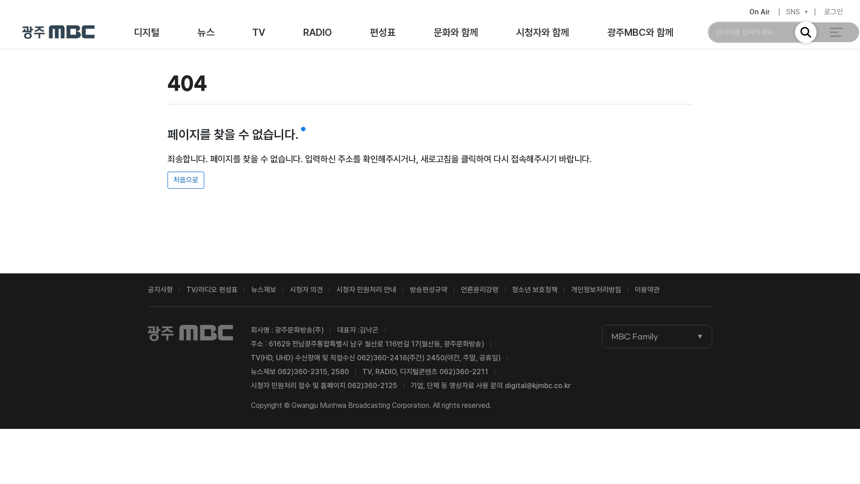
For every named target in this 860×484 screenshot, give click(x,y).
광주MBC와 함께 (640, 32)
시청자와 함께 (542, 32)
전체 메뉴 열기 (836, 32)
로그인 (833, 12)
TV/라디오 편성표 (212, 289)
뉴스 (206, 32)
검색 (806, 32)
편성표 (383, 32)
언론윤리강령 (480, 289)
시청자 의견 (306, 289)
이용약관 (647, 289)
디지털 (146, 32)
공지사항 (160, 289)
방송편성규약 (428, 289)
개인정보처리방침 (596, 289)
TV (258, 32)
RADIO (317, 32)
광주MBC (58, 32)
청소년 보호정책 (535, 289)
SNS (793, 12)
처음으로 (185, 180)
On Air (759, 12)
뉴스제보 (263, 289)
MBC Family (634, 336)
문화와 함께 (456, 32)
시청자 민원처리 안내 (366, 289)
